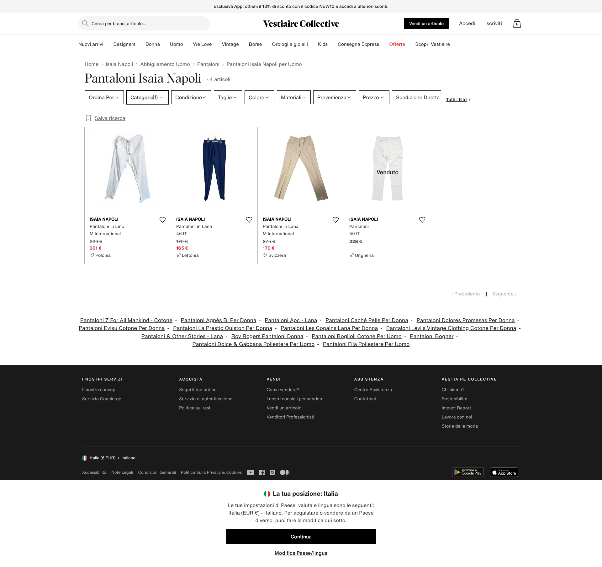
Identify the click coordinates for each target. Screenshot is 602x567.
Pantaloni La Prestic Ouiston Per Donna (222, 328)
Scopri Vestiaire (432, 44)
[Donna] (164, 44)
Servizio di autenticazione (205, 399)
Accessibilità (94, 472)
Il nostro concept (99, 389)
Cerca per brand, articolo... (119, 23)
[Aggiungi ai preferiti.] (162, 220)
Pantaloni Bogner (432, 336)
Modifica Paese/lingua (301, 553)
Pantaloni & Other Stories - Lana (182, 336)
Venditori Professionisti (290, 417)
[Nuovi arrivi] (108, 44)
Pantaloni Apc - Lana (291, 320)
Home (91, 64)
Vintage (230, 44)
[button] (517, 23)
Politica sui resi (194, 408)
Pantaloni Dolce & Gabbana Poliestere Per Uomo (254, 344)
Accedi (467, 23)
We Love (202, 44)
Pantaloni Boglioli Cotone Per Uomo (356, 336)
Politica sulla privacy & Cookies (211, 472)
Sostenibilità (454, 399)
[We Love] (216, 44)
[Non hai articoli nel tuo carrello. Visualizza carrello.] (517, 23)
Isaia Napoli (119, 64)
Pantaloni (208, 64)
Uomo (176, 44)
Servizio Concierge (101, 399)
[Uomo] (188, 44)
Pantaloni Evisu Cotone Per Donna (122, 328)
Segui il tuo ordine (198, 389)
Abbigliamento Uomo (165, 64)
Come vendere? (283, 389)
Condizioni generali (157, 472)
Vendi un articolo (426, 23)
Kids (323, 44)
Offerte (397, 44)
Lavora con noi (457, 417)
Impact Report (456, 408)
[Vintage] (243, 44)
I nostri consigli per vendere (295, 399)
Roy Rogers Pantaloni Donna (267, 336)
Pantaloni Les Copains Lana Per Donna (329, 328)
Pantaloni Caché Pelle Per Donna (366, 320)
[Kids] (332, 44)
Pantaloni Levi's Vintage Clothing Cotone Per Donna (451, 328)
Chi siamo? (453, 389)
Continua (301, 536)
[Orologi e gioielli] (312, 44)
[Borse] (266, 44)
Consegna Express (358, 44)
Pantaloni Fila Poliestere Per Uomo (366, 344)
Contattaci (365, 399)
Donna (152, 44)
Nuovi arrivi (90, 44)
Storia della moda (460, 426)
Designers (124, 44)
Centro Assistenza (373, 389)
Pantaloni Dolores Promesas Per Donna (466, 320)
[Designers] (140, 44)
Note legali (122, 472)
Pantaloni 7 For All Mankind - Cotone (126, 320)
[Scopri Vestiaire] (454, 44)
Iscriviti (493, 23)
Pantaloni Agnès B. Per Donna (218, 320)
